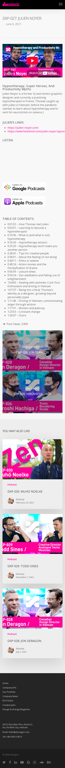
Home (5, 683)
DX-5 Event (7, 700)
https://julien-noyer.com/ (23, 127)
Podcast (12, 484)
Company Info (9, 687)
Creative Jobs (9, 705)
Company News (10, 696)
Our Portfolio (9, 691)
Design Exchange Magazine (16, 709)
